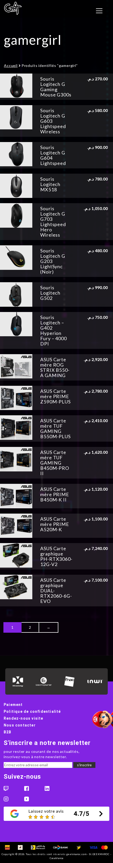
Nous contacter (20, 725)
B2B (8, 732)
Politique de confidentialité (32, 711)
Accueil (11, 65)
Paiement (13, 705)
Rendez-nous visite (23, 718)
